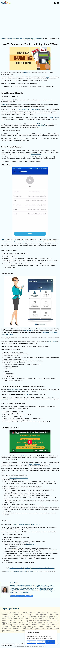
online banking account (14, 389)
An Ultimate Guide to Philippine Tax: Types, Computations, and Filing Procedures (32, 568)
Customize (31, 642)
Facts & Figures (42, 646)
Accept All (50, 642)
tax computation (52, 341)
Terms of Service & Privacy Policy (21, 646)
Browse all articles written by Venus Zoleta (21, 596)
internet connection (36, 154)
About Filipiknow (34, 646)
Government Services (28, 38)
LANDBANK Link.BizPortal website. (19, 478)
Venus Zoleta (8, 571)
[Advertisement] (30, 17)
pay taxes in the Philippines (22, 455)
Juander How (38, 38)
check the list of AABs (53, 117)
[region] (41, 637)
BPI (27, 394)
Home (3, 38)
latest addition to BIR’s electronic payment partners (26, 524)
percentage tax (54, 550)
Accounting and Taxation (12, 38)
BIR (21, 38)
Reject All (41, 642)
